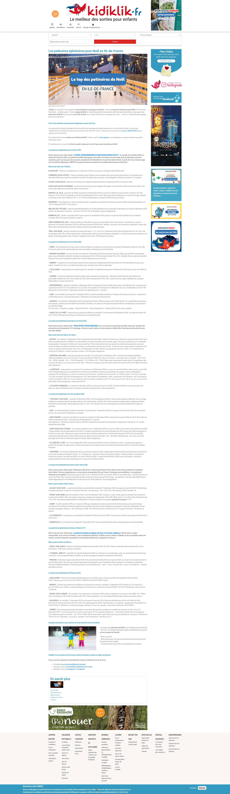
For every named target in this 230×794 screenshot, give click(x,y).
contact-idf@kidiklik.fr (129, 131)
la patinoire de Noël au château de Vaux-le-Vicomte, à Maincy (96, 533)
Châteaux (78, 742)
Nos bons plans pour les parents (106, 778)
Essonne (65, 778)
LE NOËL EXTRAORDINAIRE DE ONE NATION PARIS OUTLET (96, 155)
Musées (77, 745)
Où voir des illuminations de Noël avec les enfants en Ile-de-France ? (56, 695)
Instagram (71, 669)
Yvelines (65, 742)
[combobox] (93, 25)
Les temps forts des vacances (159, 744)
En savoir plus (123, 792)
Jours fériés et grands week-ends (66, 747)
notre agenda (104, 137)
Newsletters (61, 27)
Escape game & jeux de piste (119, 761)
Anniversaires (175, 735)
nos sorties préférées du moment (73, 664)
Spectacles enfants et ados (145, 740)
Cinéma (144, 751)
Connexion (70, 27)
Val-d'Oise (65, 758)
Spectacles (147, 735)
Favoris (78, 27)
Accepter (193, 788)
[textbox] (115, 35)
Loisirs (118, 735)
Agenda (52, 27)
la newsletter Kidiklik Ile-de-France (79, 667)
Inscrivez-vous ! (166, 61)
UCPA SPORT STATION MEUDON (86, 326)
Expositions (79, 748)
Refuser (202, 788)
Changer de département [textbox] (91, 27)
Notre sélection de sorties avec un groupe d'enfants (92, 755)
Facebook (81, 669)
